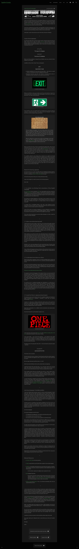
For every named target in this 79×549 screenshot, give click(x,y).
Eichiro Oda (39, 332)
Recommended (55, 2)
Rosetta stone (31, 140)
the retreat (28, 23)
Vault (67, 2)
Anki (27, 473)
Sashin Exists (6, 2)
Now (64, 2)
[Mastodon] (73, 2)
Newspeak (29, 192)
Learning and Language (30, 8)
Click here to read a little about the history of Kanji (33, 270)
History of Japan (29, 481)
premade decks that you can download (43, 477)
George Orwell (27, 191)
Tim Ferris (42, 41)
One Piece (31, 299)
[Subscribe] (70, 2)
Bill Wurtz (35, 481)
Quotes (60, 2)
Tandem (27, 463)
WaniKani (27, 466)
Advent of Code (47, 498)
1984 (39, 191)
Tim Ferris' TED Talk (29, 460)
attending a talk (49, 380)
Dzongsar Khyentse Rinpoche (38, 381)
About (50, 2)
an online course (30, 497)
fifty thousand (45, 148)
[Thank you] (1, 547)
